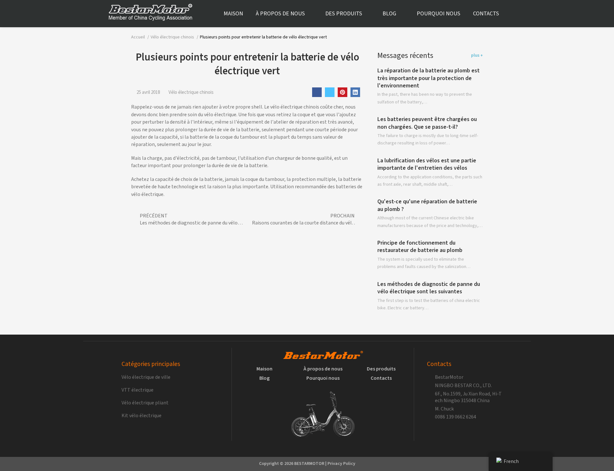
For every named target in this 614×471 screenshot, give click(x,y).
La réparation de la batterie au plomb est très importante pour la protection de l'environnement (428, 78)
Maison (233, 14)
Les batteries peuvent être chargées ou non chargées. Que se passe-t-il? (427, 123)
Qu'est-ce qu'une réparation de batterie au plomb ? (427, 205)
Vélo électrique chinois (191, 92)
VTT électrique (138, 390)
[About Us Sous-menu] (310, 14)
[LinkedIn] (355, 92)
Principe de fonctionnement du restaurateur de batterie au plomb (419, 247)
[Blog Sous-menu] (401, 14)
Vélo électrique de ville (146, 377)
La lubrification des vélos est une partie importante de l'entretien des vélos (426, 164)
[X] (330, 92)
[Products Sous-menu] (367, 14)
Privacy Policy (341, 463)
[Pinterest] (342, 92)
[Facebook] (317, 92)
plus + (477, 55)
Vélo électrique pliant (145, 403)
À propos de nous (280, 14)
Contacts (486, 14)
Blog (389, 14)
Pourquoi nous (438, 14)
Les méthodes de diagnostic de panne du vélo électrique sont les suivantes (428, 288)
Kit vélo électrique (141, 415)
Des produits (343, 14)
